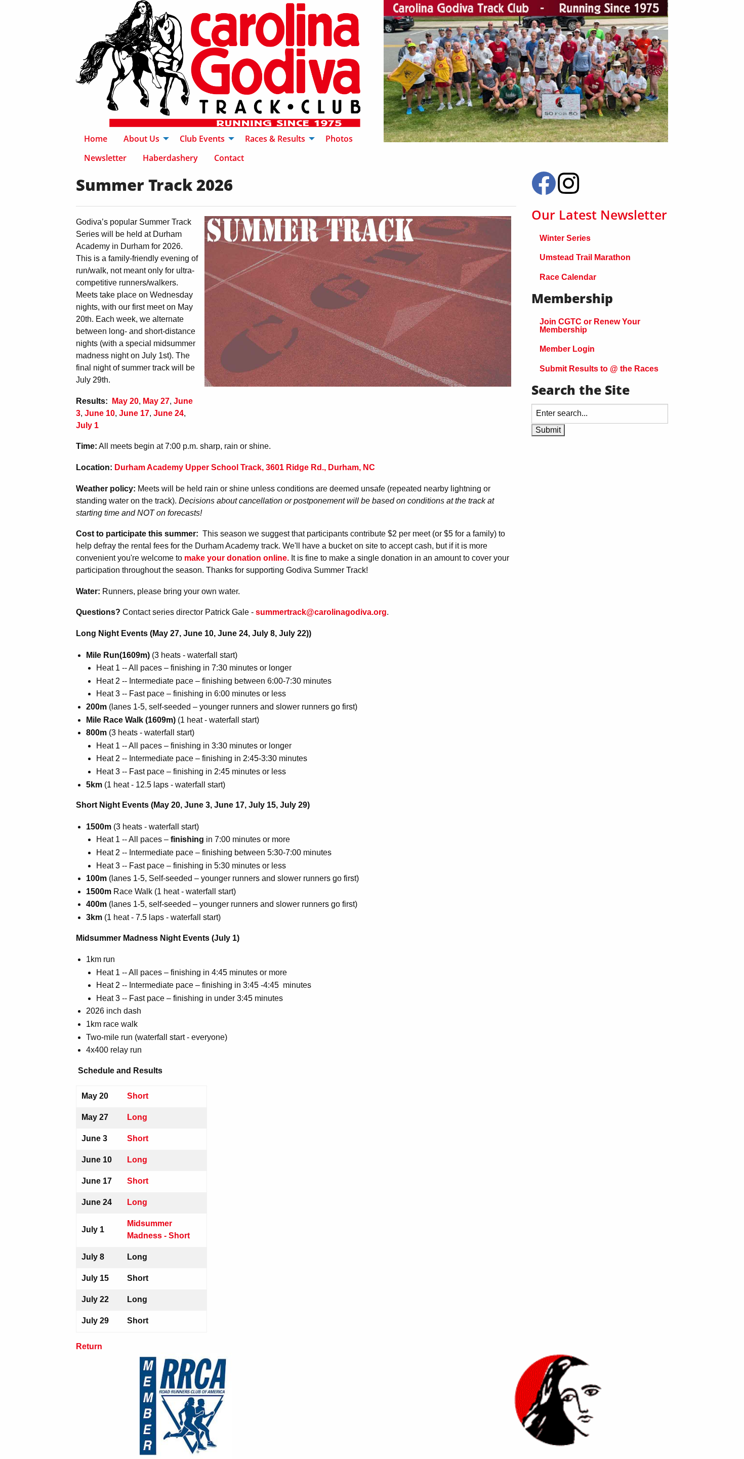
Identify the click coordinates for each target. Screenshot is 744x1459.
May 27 (156, 401)
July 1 (87, 425)
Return (89, 1346)
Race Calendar (568, 277)
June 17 (134, 413)
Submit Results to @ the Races (599, 368)
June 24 (168, 413)
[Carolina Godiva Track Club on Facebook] (543, 189)
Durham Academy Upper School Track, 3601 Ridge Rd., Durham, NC (244, 467)
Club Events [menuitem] (202, 138)
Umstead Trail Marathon (585, 257)
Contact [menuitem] (229, 157)
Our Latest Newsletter (599, 214)
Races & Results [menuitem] (275, 138)
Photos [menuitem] (339, 138)
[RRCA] (186, 1405)
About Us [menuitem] (141, 138)
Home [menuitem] (95, 138)
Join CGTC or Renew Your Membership (590, 325)
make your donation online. (236, 558)
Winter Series (565, 238)
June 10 (100, 413)
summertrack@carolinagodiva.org (321, 612)
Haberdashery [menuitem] (170, 157)
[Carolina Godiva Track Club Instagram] (568, 189)
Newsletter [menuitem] (105, 157)
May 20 (125, 401)
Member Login (567, 349)
